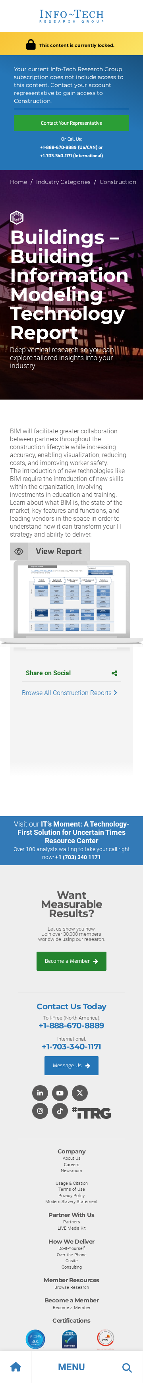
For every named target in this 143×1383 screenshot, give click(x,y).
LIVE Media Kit (72, 1228)
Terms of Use (71, 1189)
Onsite (72, 1260)
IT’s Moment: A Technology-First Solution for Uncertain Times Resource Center (73, 832)
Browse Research (71, 1287)
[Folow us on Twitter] (79, 1094)
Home (18, 181)
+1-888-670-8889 (71, 1025)
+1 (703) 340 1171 (78, 857)
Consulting (72, 1267)
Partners (71, 1222)
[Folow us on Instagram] (40, 1112)
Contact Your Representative (71, 123)
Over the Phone (72, 1254)
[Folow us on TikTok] (60, 1112)
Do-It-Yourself (71, 1248)
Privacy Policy (71, 1195)
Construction (118, 181)
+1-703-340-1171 (71, 1046)
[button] (71, 1367)
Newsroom (71, 1170)
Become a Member (68, 961)
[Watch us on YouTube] (60, 1094)
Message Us (68, 1065)
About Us (72, 1158)
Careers (71, 1164)
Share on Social (48, 673)
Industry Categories (63, 181)
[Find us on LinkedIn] (40, 1094)
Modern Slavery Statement (71, 1201)
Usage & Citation (72, 1183)
